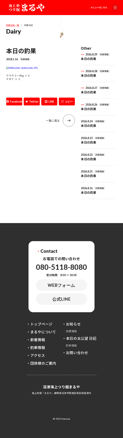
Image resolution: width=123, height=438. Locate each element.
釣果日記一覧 (12, 25)
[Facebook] (14, 101)
